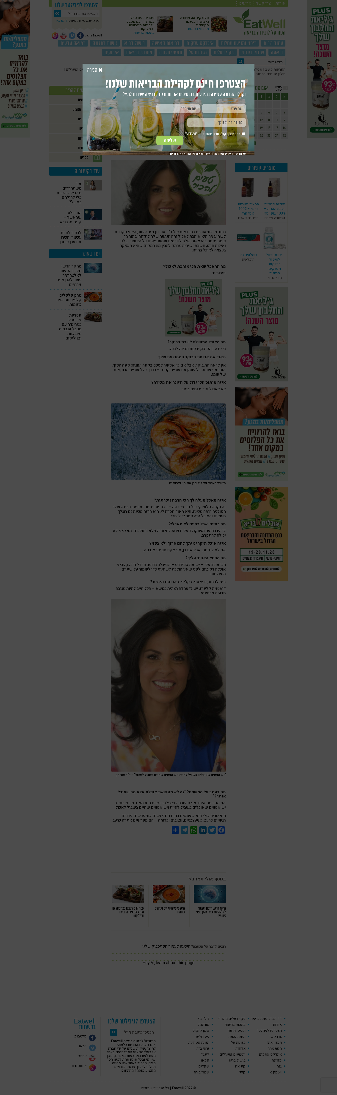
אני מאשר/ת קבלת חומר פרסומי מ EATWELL (213, 134)
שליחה (170, 140)
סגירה (92, 70)
